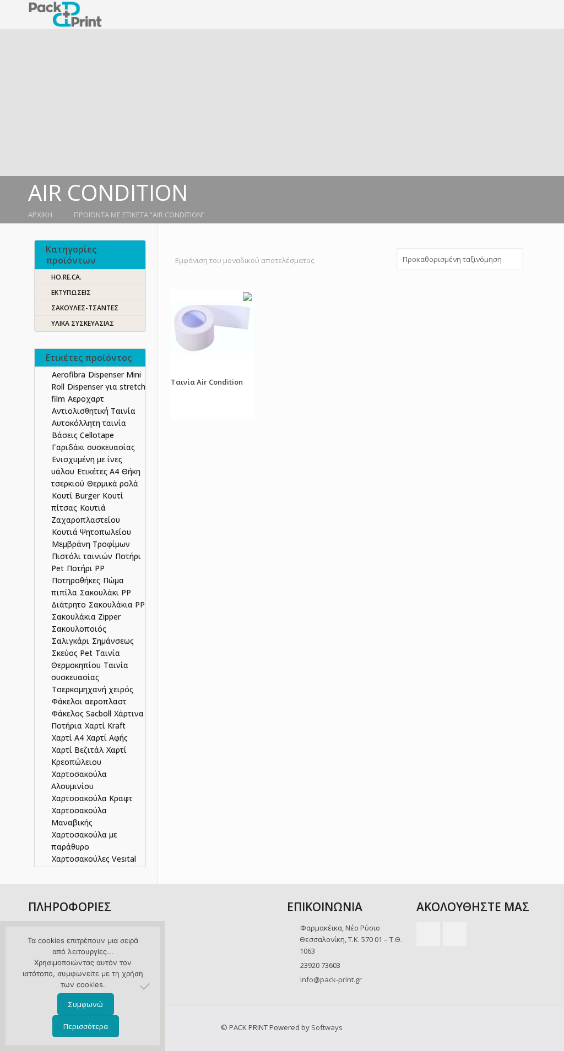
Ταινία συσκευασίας (89, 671)
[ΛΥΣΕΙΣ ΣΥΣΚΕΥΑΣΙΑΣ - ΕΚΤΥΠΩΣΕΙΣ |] (65, 14)
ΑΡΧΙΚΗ (40, 215)
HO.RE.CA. (66, 277)
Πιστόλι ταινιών (82, 556)
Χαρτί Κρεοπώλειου (89, 756)
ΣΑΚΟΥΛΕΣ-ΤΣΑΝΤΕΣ (84, 308)
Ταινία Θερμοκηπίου (85, 659)
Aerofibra (68, 374)
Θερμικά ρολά (112, 483)
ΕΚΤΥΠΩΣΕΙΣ (71, 292)
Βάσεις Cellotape (83, 435)
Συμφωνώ (85, 1004)
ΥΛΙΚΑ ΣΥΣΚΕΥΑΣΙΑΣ (82, 323)
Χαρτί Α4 (68, 737)
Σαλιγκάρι (70, 641)
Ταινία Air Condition (207, 382)
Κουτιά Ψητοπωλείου (91, 532)
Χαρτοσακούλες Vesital (94, 858)
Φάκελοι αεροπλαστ (89, 701)
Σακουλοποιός (79, 628)
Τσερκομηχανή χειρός (92, 689)
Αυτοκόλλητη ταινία (89, 423)
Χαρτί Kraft (105, 725)
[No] (145, 986)
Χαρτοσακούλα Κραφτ (92, 798)
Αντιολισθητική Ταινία (93, 411)
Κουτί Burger (76, 495)
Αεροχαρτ (86, 398)
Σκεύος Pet (72, 653)
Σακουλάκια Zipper (86, 616)
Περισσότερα (85, 1026)
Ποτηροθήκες (76, 580)
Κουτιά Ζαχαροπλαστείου (85, 513)
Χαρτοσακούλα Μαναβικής (79, 816)
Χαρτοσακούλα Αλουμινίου (79, 780)
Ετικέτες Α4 (98, 471)
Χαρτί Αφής (107, 737)
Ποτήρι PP (86, 568)
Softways (327, 1027)
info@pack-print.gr (331, 979)
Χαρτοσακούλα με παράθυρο (84, 840)
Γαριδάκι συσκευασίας (93, 447)
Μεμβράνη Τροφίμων (91, 544)
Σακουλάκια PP (117, 604)
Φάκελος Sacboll (81, 713)
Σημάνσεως (113, 641)
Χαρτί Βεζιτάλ (78, 750)
